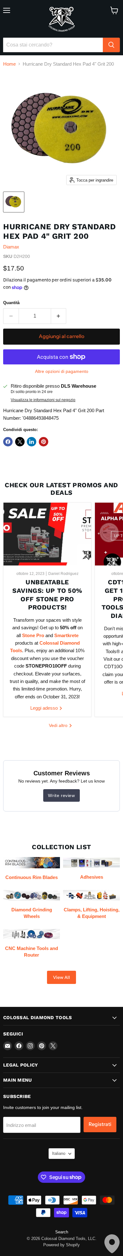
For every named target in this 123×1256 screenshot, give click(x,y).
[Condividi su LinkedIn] (31, 441)
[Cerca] (111, 45)
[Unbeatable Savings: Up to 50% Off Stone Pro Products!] (47, 534)
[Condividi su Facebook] (8, 441)
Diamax (11, 246)
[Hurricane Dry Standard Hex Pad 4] (13, 202)
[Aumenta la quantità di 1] (59, 316)
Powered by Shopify (61, 1244)
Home (9, 64)
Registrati (100, 1124)
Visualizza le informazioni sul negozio (43, 400)
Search (61, 1232)
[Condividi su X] (20, 441)
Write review (61, 795)
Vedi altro (59, 725)
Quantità (11, 302)
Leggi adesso (44, 708)
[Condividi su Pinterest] (43, 441)
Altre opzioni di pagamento (61, 371)
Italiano (58, 1153)
